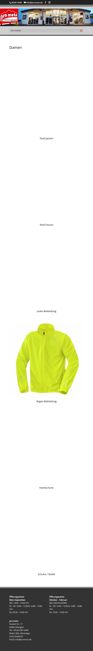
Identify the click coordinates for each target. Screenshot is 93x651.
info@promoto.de (23, 639)
